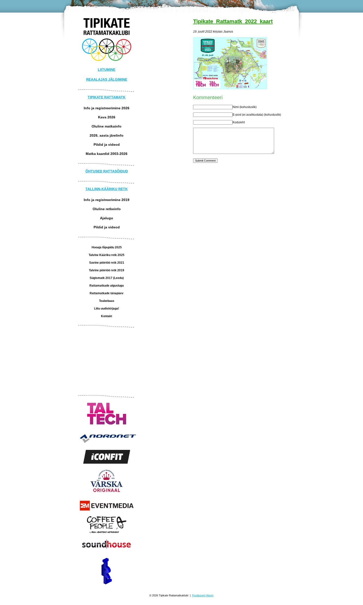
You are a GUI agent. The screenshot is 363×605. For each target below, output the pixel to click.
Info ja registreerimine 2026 (106, 108)
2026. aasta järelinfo (106, 135)
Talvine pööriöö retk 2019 (106, 270)
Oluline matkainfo (106, 126)
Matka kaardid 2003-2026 (106, 154)
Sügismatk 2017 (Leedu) (107, 278)
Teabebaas (106, 301)
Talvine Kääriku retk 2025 (106, 255)
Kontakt (106, 316)
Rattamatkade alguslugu (106, 285)
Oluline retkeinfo (107, 209)
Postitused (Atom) (203, 595)
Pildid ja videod (107, 145)
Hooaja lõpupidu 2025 (107, 247)
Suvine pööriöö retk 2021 (106, 262)
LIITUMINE (106, 70)
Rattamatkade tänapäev (106, 293)
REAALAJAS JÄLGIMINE (106, 79)
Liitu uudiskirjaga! (106, 308)
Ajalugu (106, 218)
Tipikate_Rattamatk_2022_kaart (233, 21)
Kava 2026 (106, 117)
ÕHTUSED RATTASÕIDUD (106, 171)
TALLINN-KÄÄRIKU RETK (106, 189)
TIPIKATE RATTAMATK (106, 97)
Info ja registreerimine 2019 (106, 200)
